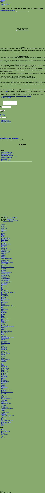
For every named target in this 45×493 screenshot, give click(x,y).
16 (4, 114)
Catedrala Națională (3, 469)
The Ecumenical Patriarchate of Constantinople (6, 448)
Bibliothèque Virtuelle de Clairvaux (5, 284)
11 (0, 114)
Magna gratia (2, 373)
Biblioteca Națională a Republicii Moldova (6, 282)
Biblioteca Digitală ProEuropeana (5, 280)
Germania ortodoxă (3, 349)
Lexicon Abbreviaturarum (4, 366)
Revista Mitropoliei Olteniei (4, 426)
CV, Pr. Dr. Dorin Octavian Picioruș (5, 120)
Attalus (2, 270)
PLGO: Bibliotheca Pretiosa (4, 419)
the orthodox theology (29, 96)
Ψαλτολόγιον (2, 462)
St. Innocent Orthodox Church (4, 439)
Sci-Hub (2, 432)
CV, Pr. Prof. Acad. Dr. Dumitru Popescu (6, 121)
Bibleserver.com (3, 273)
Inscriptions (2, 354)
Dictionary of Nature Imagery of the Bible (6, 334)
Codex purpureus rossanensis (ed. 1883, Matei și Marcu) (7, 305)
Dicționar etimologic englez (4, 331)
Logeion (2, 372)
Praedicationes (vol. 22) (6, 255)
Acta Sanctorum (3, 264)
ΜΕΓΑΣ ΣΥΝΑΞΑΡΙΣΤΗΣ (4, 461)
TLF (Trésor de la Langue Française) (5, 455)
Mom (2, 395)
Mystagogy (2, 400)
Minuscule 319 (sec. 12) (4, 383)
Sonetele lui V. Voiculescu (12, 258)
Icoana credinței (3, 352)
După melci (6, 254)
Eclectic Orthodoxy (3, 340)
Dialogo (2, 327)
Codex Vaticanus (3, 311)
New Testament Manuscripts (4, 402)
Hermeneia (2, 351)
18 (0, 115)
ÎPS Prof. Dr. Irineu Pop (4, 358)
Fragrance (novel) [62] (3, 195)
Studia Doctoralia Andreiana (4, 440)
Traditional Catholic (3, 456)
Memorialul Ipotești (3, 379)
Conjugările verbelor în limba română (5, 317)
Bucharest (4, 96)
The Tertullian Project (3, 453)
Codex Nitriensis (3, 304)
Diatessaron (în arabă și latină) (4, 328)
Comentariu (1, 105)
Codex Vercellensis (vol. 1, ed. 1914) (5, 313)
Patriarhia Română (3, 473)
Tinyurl (2, 474)
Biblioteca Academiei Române (4, 276)
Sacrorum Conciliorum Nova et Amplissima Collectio (7, 430)
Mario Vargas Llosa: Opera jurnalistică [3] (6, 196)
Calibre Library (3, 286)
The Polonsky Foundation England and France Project (7, 451)
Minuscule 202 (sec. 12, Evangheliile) (5, 381)
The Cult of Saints (3, 447)
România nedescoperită (4, 429)
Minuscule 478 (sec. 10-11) (4, 387)
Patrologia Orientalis (3, 417)
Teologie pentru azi (2, 1)
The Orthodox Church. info (4, 449)
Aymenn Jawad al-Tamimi (4, 271)
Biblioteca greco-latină (3, 281)
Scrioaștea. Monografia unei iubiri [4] (13, 260)
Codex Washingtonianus (4, 314)
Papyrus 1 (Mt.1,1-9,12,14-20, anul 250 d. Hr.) (6, 409)
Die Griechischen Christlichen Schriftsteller (6, 335)
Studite (2, 441)
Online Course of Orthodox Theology (20, 96)
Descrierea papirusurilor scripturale (5, 325)
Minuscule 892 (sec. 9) (3, 394)
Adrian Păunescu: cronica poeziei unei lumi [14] (6, 193)
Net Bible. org (3, 401)
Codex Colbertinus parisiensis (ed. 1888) (5, 299)
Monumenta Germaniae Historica (5, 397)
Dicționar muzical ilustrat (4, 333)
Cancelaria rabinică (3, 287)
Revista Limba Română (4, 425)
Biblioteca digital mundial (4, 277)
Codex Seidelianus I (3, 309)
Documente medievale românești (5, 337)
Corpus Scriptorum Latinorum (4, 321)
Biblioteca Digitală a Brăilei (4, 278)
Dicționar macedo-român (4, 332)
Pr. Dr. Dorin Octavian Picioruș (7, 10)
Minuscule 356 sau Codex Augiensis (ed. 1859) (6, 384)
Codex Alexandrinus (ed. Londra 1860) (5, 294)
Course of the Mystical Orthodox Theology (6, 97)
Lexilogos (2, 367)
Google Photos (3, 471)
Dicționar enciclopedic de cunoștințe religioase (6, 330)
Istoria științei (2, 359)
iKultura (2, 353)
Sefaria (2, 435)
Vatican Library (3, 475)
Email (1, 107)
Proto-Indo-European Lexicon (4, 422)
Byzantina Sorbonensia (4, 285)
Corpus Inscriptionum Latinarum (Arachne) (6, 319)
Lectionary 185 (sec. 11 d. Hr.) (4, 365)
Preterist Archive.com (3, 421)
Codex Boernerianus (3, 297)
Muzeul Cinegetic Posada (4, 398)
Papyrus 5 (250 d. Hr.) (3, 413)
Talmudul (2, 443)
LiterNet (2, 370)
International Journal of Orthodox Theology (6, 357)
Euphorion (2, 344)
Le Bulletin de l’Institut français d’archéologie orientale (7, 364)
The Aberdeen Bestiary (4, 446)
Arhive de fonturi (5, 257)
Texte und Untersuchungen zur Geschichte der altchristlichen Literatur (9, 444)
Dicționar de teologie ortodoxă (4, 329)
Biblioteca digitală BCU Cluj (4, 468)
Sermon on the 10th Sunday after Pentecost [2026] (7, 198)
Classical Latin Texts (3, 292)
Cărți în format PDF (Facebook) (5, 289)
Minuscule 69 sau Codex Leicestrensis (5, 391)
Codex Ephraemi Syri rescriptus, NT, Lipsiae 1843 (7, 300)
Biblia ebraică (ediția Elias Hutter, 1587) (5, 274)
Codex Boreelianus (3, 298)
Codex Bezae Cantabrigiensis (4, 296)
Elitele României (3, 341)
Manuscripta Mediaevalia (4, 375)
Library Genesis (3, 368)
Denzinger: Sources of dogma (4, 324)
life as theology (13, 96)
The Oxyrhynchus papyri (4, 450)
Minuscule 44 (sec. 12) (3, 385)
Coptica (2, 318)
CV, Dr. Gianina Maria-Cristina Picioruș (5, 4)
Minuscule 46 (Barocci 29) (4, 386)
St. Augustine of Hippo (4, 438)
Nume (1, 106)
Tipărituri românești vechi (4, 454)
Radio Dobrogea (3, 424)
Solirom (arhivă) (3, 437)
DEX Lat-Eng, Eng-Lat (4, 326)
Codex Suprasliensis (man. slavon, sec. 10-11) (6, 310)
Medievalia (2, 378)
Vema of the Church (3, 458)
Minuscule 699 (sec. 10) (4, 392)
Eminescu (7, 91)
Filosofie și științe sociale (4, 346)
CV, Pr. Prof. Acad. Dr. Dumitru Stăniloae (6, 5)
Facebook (2, 470)
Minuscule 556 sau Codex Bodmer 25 (5, 388)
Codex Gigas (2, 302)
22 (3, 115)
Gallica (2, 348)
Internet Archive (3, 472)
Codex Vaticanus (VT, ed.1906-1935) (5, 312)
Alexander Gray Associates (4, 265)
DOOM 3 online (3, 338)
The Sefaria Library (3, 452)
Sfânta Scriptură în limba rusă (4, 436)
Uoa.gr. (2, 457)
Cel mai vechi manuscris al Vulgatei (5, 290)
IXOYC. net (2, 360)
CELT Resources (3, 291)
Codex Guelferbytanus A (4, 303)
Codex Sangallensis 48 (3, 307)
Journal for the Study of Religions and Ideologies (6, 362)
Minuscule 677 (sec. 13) (4, 390)
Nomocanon (2, 403)
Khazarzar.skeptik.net (3, 363)
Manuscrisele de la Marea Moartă (5, 376)
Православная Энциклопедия (5, 463)
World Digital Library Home (4, 459)
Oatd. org (2, 405)
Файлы (2, 464)
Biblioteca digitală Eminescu (4, 279)
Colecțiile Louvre (3, 316)
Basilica (2, 467)
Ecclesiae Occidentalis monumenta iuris (5, 339)
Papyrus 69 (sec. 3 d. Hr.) (4, 414)
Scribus (2, 433)
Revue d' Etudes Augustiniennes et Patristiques (6, 428)
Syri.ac (2, 442)
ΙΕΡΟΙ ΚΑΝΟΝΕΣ (3, 460)
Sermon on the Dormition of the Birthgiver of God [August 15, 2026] (9, 194)
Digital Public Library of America (5, 336)
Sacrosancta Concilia (3, 431)
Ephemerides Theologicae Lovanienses (5, 343)
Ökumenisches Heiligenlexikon (4, 406)
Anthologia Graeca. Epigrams (4, 267)
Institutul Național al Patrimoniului (5, 356)
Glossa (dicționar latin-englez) (4, 350)
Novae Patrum (3, 404)
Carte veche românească (4, 288)
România (25, 96)
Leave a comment (13, 10)
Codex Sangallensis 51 (3, 308)
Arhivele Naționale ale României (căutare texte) (6, 269)
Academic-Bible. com (3, 263)
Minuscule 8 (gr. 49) (3, 393)
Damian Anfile (3, 323)
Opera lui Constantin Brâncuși (4, 407)
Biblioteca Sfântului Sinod (4, 283)
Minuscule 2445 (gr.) (3, 382)
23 (4, 115)
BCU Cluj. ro (2, 272)
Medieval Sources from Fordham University (6, 377)
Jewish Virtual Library (3, 361)
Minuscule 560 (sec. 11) (4, 389)
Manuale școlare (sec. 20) (4, 374)
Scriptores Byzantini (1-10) (4, 434)
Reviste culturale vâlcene (4, 427)
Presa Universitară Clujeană (4, 420)
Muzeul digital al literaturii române (5, 399)
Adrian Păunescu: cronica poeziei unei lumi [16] (6, 190)
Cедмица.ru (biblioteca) (4, 322)
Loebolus (2, 371)
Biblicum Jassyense (3, 275)
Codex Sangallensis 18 (3, 306)
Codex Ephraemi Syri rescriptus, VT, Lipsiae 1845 (7, 301)
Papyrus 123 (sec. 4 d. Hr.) (4, 412)
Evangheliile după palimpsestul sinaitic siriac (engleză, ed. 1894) (8, 345)
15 (3, 114)
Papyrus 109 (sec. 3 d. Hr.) (4, 411)
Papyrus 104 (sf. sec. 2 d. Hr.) (4, 410)
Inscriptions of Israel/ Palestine (4, 355)
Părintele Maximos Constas (4, 415)
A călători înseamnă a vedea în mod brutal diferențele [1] (7, 191)
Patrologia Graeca (3, 416)
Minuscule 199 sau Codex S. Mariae (5, 380)
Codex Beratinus (3, 295)
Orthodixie (2, 408)
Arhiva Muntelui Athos (4, 268)
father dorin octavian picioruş (8, 96)
